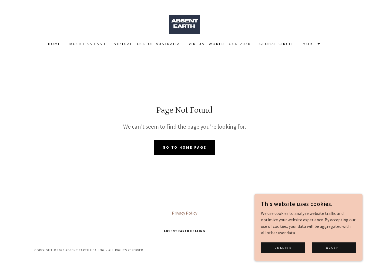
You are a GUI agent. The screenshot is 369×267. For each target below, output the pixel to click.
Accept (334, 248)
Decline (283, 248)
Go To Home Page (185, 147)
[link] (184, 24)
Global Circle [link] (276, 43)
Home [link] (54, 43)
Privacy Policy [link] (184, 213)
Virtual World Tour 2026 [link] (220, 43)
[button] (312, 44)
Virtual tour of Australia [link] (147, 43)
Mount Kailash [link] (87, 43)
